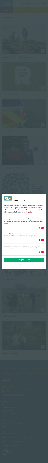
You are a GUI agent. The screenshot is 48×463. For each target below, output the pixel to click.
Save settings (24, 265)
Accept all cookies (24, 260)
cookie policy (28, 212)
